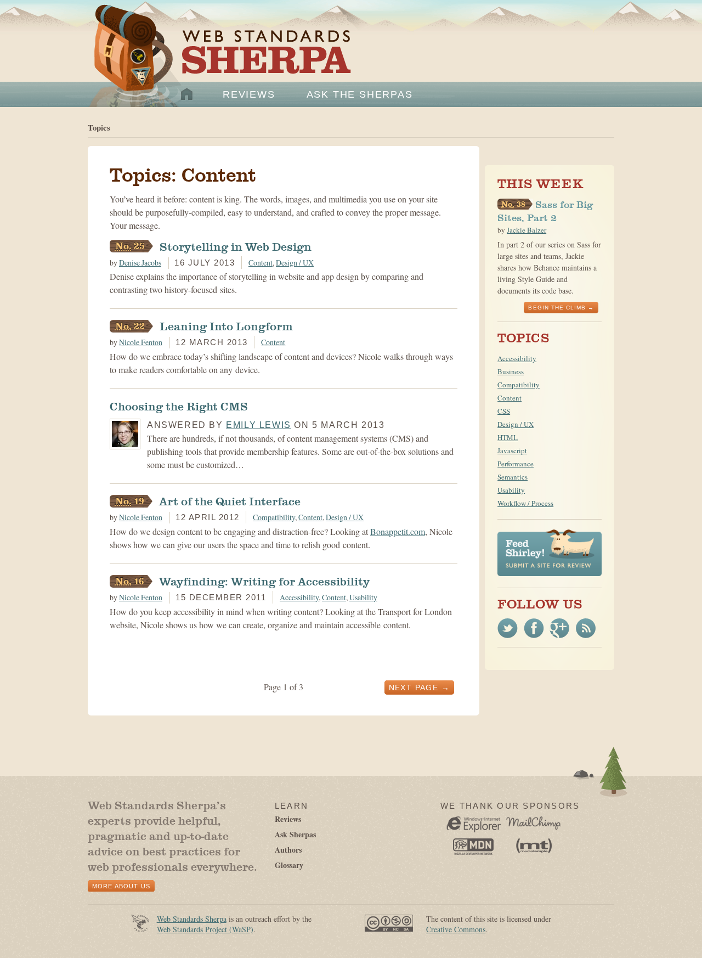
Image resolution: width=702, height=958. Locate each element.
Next (414, 687)
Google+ (560, 628)
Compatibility (274, 517)
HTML (507, 437)
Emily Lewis (258, 425)
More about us (121, 886)
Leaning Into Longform (201, 326)
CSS (503, 411)
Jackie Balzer (526, 230)
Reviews (249, 94)
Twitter (507, 628)
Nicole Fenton (140, 342)
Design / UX (295, 262)
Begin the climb (557, 308)
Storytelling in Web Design (211, 246)
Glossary (289, 865)
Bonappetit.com (397, 531)
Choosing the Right (179, 406)
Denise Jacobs (140, 262)
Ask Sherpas (295, 834)
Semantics (512, 477)
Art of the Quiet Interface (205, 501)
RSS (585, 628)
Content (260, 262)
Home (187, 94)
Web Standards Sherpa (217, 60)
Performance (515, 464)
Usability (363, 597)
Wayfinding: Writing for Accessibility (240, 581)
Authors (288, 849)
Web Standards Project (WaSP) (205, 929)
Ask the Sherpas (360, 94)
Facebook (534, 628)
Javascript (512, 450)
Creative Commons (455, 929)
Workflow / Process (525, 503)
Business (510, 371)
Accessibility (299, 597)
